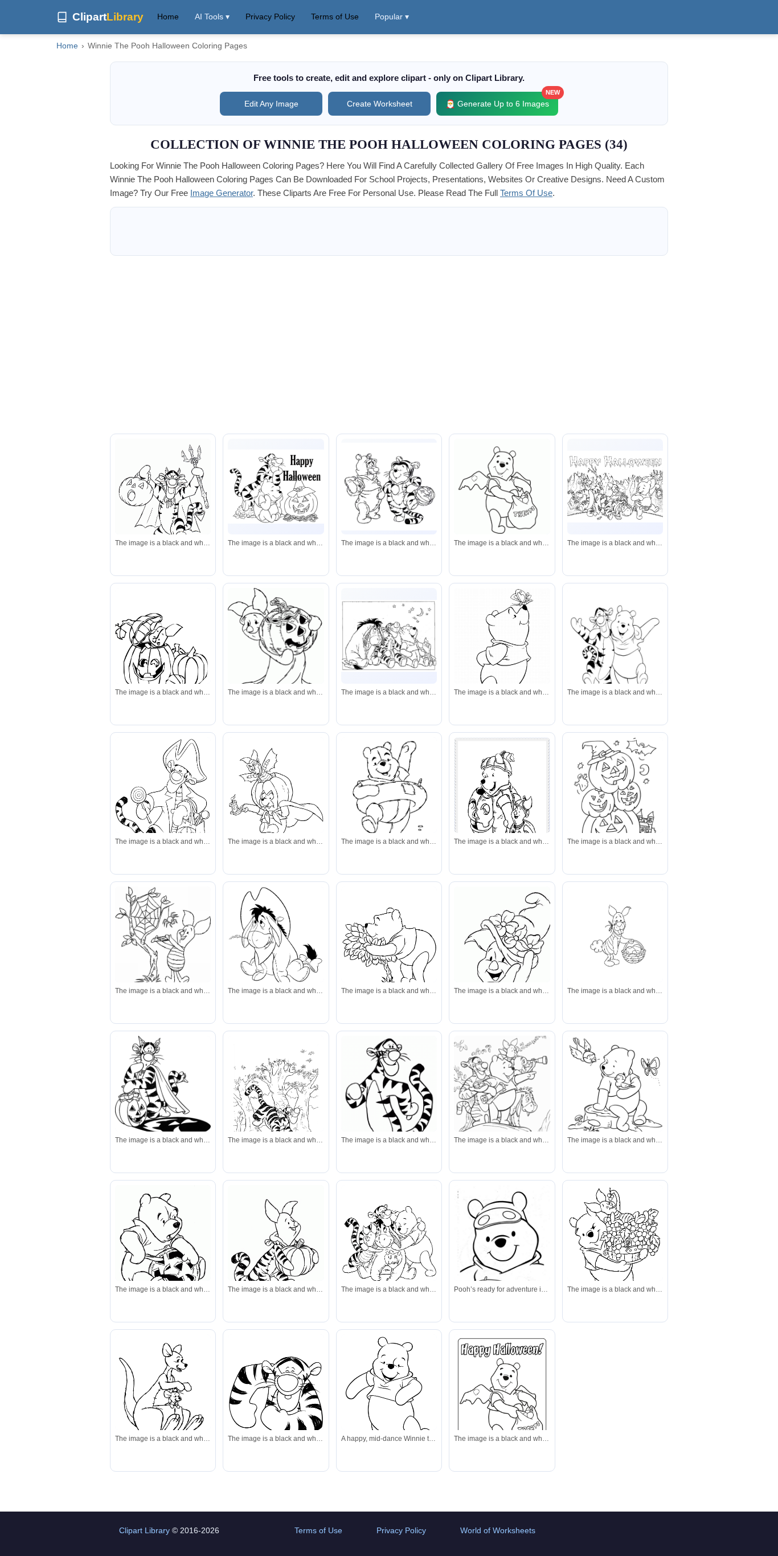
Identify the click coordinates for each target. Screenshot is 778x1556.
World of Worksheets (497, 1530)
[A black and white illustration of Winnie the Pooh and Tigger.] (276, 487)
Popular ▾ (392, 16)
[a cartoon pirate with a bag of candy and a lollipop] (163, 805)
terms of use (526, 193)
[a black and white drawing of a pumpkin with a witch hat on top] (163, 650)
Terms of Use (335, 16)
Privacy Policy (270, 16)
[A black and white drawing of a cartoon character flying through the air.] (276, 799)
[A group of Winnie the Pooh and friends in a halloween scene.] (615, 486)
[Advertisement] (389, 344)
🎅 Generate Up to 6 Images (501, 100)
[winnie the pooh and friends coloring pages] (389, 636)
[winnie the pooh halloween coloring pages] (502, 491)
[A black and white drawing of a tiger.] (389, 1104)
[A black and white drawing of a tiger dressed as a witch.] (163, 497)
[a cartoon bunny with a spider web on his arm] (163, 937)
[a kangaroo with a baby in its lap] (163, 1395)
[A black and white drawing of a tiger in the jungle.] (276, 1103)
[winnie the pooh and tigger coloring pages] (389, 486)
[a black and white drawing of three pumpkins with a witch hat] (615, 797)
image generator (221, 193)
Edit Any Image (271, 103)
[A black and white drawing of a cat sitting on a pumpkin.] (163, 1086)
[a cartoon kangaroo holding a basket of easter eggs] (615, 934)
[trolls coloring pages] (502, 947)
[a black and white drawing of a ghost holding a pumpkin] (276, 645)
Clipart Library (144, 1530)
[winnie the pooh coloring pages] (502, 651)
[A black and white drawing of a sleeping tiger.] (276, 1396)
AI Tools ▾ (212, 16)
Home (168, 16)
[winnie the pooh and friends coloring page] (389, 1247)
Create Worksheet (379, 103)
